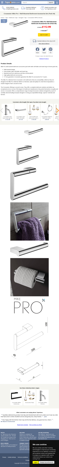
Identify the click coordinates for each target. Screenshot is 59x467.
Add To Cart (44, 35)
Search (51, 2)
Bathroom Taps (13, 17)
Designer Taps (23, 17)
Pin (50, 52)
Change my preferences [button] (46, 462)
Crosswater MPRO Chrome (35, 17)
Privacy (4, 457)
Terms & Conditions (23, 457)
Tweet (44, 52)
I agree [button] (36, 462)
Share (37, 52)
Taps (6, 17)
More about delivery (44, 43)
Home (2, 17)
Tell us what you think (35, 425)
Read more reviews (22, 425)
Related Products (44, 58)
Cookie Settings (12, 457)
